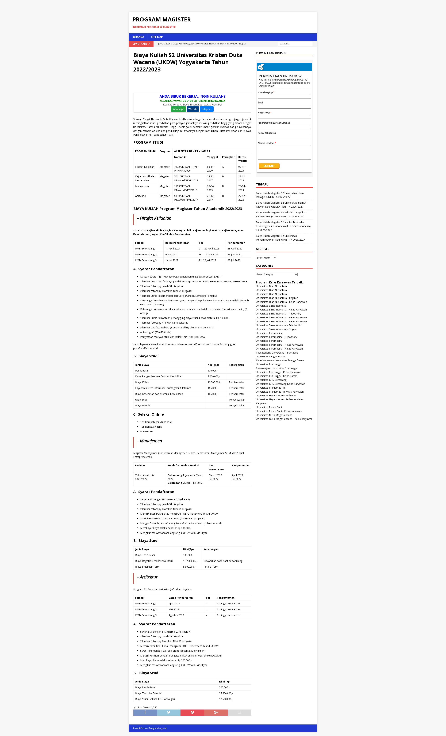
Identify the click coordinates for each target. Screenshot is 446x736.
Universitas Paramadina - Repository (276, 337)
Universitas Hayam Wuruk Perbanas (276, 395)
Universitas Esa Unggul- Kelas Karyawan (278, 372)
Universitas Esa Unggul (269, 364)
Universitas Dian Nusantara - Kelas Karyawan (281, 301)
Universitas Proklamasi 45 (270, 387)
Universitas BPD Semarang (271, 379)
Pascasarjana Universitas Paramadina (277, 352)
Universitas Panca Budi (269, 407)
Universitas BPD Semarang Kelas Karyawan (280, 383)
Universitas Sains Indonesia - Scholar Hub (279, 325)
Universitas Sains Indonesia (271, 305)
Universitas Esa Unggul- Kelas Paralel (277, 376)
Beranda (138, 37)
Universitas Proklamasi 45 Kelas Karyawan (280, 391)
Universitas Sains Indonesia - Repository (278, 313)
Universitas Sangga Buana (270, 356)
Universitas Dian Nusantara (271, 286)
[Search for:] (295, 43)
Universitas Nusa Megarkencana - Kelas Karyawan (284, 418)
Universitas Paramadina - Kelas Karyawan (279, 344)
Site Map (157, 37)
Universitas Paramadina (269, 333)
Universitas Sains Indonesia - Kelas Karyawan (281, 309)
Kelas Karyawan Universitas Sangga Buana (280, 360)
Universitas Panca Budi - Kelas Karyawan (279, 411)
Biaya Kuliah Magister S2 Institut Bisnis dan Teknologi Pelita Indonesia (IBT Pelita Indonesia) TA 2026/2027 (283, 226)
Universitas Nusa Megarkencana (274, 415)
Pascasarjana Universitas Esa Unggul (276, 368)
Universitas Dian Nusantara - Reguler (277, 297)
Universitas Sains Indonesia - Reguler (276, 329)
